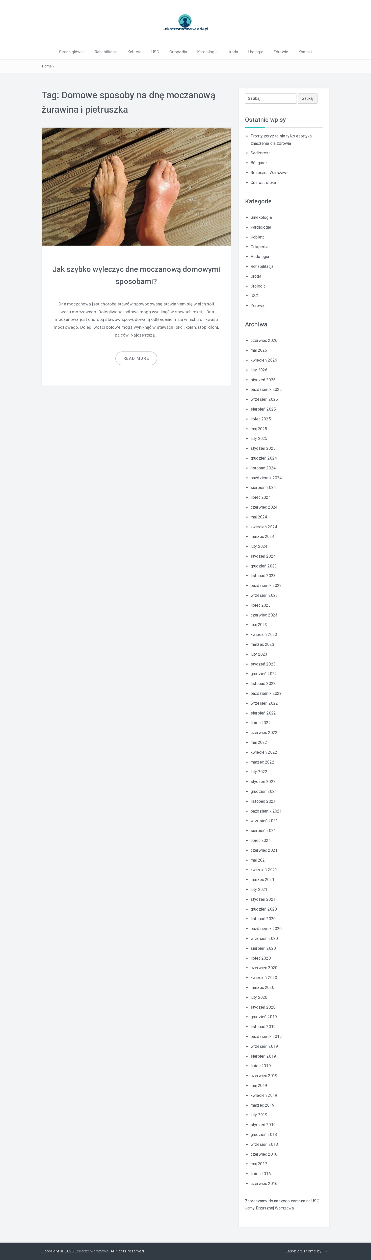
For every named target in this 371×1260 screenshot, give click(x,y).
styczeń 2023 (263, 664)
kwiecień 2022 (264, 752)
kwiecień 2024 (264, 527)
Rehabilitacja (106, 52)
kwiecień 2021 (264, 869)
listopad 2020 (263, 918)
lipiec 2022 (261, 722)
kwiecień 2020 (264, 977)
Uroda (233, 52)
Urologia (255, 52)
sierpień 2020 (263, 948)
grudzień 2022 (264, 673)
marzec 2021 (262, 879)
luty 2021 (259, 889)
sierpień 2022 (263, 713)
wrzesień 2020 (264, 938)
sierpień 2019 (263, 1056)
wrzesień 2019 (264, 1046)
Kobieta (134, 52)
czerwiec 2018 (264, 1154)
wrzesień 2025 (264, 399)
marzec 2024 (262, 536)
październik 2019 (266, 1036)
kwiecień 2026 (264, 360)
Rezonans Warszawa (269, 172)
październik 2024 (266, 478)
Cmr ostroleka (263, 182)
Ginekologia (261, 217)
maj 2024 (259, 517)
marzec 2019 (262, 1105)
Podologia (260, 256)
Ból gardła (260, 162)
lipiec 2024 (261, 497)
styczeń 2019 (263, 1124)
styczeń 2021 (263, 899)
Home (47, 66)
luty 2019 (259, 1114)
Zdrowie (280, 52)
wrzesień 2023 (264, 595)
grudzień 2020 (264, 909)
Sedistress (261, 153)
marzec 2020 (262, 987)
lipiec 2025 (261, 419)
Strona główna (72, 52)
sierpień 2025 (263, 409)
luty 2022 (259, 771)
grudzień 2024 (264, 458)
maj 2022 (259, 742)
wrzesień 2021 (264, 820)
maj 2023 (259, 624)
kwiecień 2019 (264, 1095)
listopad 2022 (263, 683)
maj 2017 (259, 1163)
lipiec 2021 (261, 840)
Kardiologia (207, 52)
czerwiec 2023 (264, 615)
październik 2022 (266, 693)
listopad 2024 (263, 468)
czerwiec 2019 (264, 1075)
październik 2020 (266, 928)
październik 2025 (266, 389)
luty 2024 (259, 546)
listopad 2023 (263, 575)
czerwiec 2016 (264, 1183)
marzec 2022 (262, 762)
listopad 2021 (263, 801)
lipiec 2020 (261, 958)
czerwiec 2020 (264, 967)
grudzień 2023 (264, 566)
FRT (326, 1251)
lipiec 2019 (261, 1065)
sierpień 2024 (263, 487)
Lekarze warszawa (91, 1251)
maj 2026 (259, 350)
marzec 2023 (262, 644)
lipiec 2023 (261, 605)
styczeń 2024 (263, 556)
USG (155, 52)
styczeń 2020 (263, 1007)
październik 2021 (266, 811)
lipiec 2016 (261, 1173)
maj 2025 (259, 428)
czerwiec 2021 (264, 850)
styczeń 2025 (263, 448)
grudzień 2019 (264, 1016)
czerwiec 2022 (264, 732)
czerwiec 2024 (264, 507)
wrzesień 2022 (264, 703)
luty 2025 (259, 438)
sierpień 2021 (263, 830)
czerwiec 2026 (264, 340)
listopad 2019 (263, 1026)
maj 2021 (259, 860)
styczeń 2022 (263, 781)
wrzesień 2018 (264, 1144)
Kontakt (305, 52)
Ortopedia (178, 52)
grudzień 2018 (264, 1134)
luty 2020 (259, 997)
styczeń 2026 (263, 379)
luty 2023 (259, 654)
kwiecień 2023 (264, 634)
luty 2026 (259, 370)
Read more (136, 358)
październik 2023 (266, 585)
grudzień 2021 (264, 791)
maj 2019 (259, 1085)
